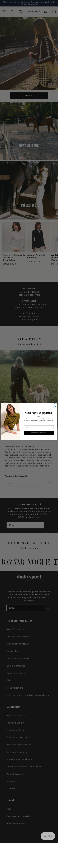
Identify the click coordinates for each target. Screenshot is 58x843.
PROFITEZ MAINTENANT (38, 432)
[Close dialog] (54, 405)
